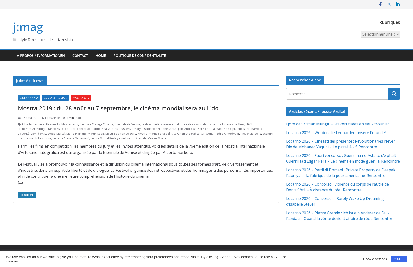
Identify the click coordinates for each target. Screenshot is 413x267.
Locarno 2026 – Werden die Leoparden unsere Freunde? (336, 132)
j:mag (28, 26)
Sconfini (268, 134)
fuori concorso (80, 129)
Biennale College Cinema (96, 124)
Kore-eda (204, 129)
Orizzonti (207, 134)
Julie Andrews (187, 129)
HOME (101, 55)
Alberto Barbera (33, 124)
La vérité (23, 134)
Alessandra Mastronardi (61, 124)
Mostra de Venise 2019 (120, 134)
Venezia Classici (63, 138)
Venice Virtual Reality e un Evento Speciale (119, 138)
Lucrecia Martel (54, 134)
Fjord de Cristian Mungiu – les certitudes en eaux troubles (338, 124)
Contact (80, 55)
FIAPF (249, 124)
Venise (152, 138)
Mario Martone (76, 134)
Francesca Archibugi (31, 129)
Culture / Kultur (55, 97)
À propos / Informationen (41, 55)
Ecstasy (147, 124)
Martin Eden (96, 134)
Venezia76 (82, 138)
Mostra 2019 (81, 97)
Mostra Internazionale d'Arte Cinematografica (169, 134)
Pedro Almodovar (227, 134)
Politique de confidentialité (140, 55)
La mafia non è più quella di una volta (237, 129)
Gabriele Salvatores (104, 129)
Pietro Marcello (251, 134)
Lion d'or (37, 134)
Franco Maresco (57, 129)
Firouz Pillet (53, 118)
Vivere (162, 138)
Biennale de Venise (127, 124)
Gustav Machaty (130, 129)
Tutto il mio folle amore (35, 138)
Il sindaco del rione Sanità (159, 129)
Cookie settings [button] (375, 259)
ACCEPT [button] (399, 258)
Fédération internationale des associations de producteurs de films (198, 124)
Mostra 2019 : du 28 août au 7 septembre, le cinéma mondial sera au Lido (118, 108)
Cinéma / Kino (29, 97)
